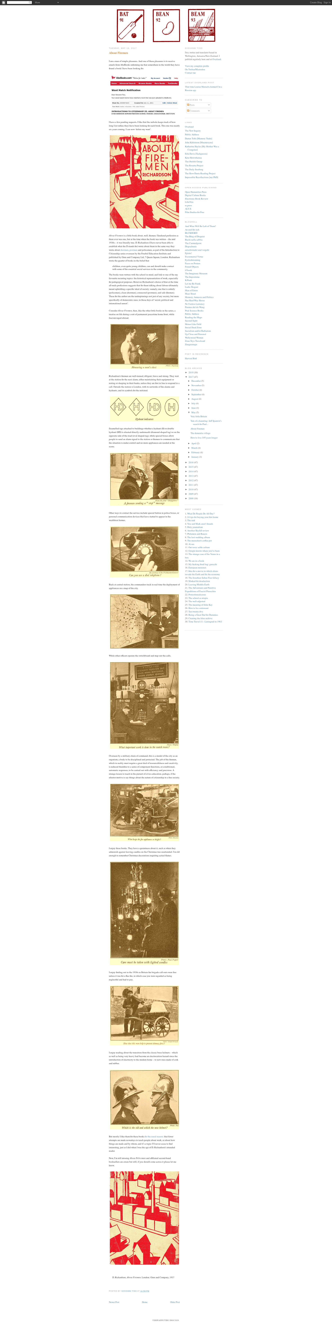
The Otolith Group (193, 161)
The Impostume (192, 276)
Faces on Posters (192, 263)
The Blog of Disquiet (195, 236)
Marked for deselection (199, 581)
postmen (133, 249)
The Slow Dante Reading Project (200, 173)
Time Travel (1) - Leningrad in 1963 (205, 621)
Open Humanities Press (195, 191)
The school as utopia (198, 598)
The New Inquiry (193, 130)
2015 (191, 466)
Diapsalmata (191, 246)
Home (144, 1302)
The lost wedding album (198, 537)
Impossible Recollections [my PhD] (201, 177)
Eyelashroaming (192, 259)
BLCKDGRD (191, 232)
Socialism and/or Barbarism (198, 330)
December (196, 380)
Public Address (192, 134)
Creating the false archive (200, 618)
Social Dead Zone (193, 327)
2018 (191, 372)
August (195, 398)
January (195, 456)
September (196, 394)
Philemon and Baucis (197, 533)
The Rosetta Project (194, 165)
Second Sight (191, 320)
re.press (188, 205)
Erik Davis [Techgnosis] (196, 153)
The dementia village (200, 433)
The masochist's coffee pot (199, 540)
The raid (191, 520)
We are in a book (196, 560)
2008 (191, 498)
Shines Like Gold (193, 324)
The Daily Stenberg (194, 169)
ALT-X (188, 208)
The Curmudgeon (193, 243)
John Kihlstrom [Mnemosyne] (199, 142)
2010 (191, 489)
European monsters (197, 567)
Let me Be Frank (192, 283)
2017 (191, 376)
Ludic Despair (191, 286)
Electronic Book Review (196, 198)
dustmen (124, 249)
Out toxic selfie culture (199, 547)
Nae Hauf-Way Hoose (195, 300)
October (195, 389)
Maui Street (190, 293)
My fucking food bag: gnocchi (202, 564)
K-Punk (188, 280)
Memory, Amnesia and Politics (199, 297)
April (194, 443)
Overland (216, 59)
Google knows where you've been (204, 550)
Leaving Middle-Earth (198, 584)
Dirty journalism (195, 527)
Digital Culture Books (195, 195)
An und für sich (192, 229)
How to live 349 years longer (204, 437)
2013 (191, 475)
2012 (191, 480)
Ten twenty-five (195, 611)
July (193, 403)
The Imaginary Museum (196, 273)
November (196, 385)
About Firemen (198, 428)
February (195, 452)
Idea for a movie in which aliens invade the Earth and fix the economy (202, 572)
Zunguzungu (191, 344)
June (193, 407)
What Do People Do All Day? (201, 513)
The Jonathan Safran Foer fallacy (203, 577)
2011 (191, 484)
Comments (194, 110)
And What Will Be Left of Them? (200, 226)
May (193, 412)
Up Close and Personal (195, 334)
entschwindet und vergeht (197, 249)
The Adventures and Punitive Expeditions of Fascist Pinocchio (200, 589)
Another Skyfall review (198, 530)
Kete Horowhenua (193, 157)
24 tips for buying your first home (202, 517)
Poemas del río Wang (195, 307)
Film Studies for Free (194, 212)
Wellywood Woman (194, 337)
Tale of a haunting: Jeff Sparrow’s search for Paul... (206, 422)
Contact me (190, 72)
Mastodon (200, 69)
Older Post (175, 1302)
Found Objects (192, 266)
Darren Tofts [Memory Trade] (198, 138)
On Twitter (190, 69)
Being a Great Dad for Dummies (203, 614)
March (194, 447)
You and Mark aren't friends (200, 523)
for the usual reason (154, 1136)
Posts (192, 104)
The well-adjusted (196, 601)
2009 (191, 493)
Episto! (188, 253)
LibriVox (189, 201)
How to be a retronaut (198, 608)
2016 (191, 462)
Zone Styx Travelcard (195, 340)
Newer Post (114, 1302)
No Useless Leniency (195, 303)
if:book (188, 270)
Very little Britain (199, 416)
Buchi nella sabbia (193, 239)
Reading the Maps (193, 317)
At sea (191, 544)
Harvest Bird (191, 358)
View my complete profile (197, 65)
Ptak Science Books (194, 310)
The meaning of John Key (200, 604)
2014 (191, 471)
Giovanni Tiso (129, 1291)
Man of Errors (191, 290)
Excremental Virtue (194, 256)
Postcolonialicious (197, 594)
